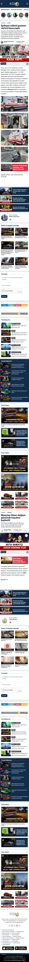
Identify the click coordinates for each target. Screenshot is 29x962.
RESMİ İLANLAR (5, 9)
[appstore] (8, 948)
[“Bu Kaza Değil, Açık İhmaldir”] (7, 504)
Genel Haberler (5, 934)
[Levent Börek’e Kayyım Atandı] (21, 660)
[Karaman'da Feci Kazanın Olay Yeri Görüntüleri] (21, 504)
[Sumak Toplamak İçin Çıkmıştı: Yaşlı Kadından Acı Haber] (21, 261)
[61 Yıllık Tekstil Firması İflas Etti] (7, 634)
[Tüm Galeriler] (27, 453)
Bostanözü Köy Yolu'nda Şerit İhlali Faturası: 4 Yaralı (21, 251)
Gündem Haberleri (6, 936)
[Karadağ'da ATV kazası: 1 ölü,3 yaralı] (14, 463)
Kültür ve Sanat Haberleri (8, 938)
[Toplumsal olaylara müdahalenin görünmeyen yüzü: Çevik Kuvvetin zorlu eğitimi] (14, 482)
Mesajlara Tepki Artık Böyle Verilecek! (18, 326)
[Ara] (27, 3)
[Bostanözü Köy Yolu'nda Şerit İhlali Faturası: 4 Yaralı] (21, 245)
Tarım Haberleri (14, 941)
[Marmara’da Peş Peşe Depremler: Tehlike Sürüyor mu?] (7, 660)
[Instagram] (14, 925)
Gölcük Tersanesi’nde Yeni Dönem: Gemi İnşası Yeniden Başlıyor (18, 348)
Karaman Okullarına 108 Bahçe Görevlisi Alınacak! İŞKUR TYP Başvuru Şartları (19, 355)
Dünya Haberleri (20, 931)
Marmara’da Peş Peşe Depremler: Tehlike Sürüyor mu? (6, 666)
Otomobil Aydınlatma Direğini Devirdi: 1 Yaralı (18, 340)
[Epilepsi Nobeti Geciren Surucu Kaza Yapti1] (14, 120)
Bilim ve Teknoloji (16, 323)
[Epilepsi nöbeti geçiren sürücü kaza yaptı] (14, 53)
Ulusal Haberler (16, 942)
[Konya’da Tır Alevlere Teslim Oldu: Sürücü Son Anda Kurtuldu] (7, 261)
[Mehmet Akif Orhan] (4, 217)
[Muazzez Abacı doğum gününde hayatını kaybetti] (14, 541)
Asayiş (9, 23)
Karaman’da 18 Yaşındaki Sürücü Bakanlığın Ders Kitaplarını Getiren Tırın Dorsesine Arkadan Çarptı (7, 252)
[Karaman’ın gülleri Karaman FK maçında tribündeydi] (21, 496)
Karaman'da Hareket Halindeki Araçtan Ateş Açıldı (7, 237)
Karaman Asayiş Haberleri (8, 929)
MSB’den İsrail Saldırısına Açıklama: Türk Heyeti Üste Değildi (7, 652)
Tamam (23, 960)
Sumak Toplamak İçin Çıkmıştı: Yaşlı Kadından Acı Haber (21, 267)
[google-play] (21, 948)
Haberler (3, 23)
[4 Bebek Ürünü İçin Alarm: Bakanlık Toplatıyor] (21, 646)
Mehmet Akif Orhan (14, 216)
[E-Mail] (10, 220)
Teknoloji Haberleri (6, 942)
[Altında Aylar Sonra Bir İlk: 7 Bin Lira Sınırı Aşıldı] (21, 634)
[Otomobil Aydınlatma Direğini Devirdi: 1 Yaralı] (21, 231)
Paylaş (4, 63)
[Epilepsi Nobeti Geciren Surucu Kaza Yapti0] (14, 154)
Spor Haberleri (5, 941)
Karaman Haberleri (16, 9)
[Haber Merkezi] (4, 620)
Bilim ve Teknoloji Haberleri (8, 931)
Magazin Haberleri (20, 938)
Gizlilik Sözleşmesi (16, 960)
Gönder (4, 296)
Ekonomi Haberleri (16, 933)
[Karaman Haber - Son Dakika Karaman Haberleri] (14, 4)
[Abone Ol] (27, 63)
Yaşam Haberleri (6, 944)
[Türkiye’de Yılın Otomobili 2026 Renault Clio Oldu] (7, 496)
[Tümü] (27, 320)
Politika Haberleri (6, 939)
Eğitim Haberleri (6, 933)
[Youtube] (17, 925)
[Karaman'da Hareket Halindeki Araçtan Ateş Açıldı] (7, 231)
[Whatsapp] (19, 925)
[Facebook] (9, 925)
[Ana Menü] (1, 3)
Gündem (9, 512)
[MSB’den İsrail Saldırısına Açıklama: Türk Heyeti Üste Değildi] (7, 646)
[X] (12, 925)
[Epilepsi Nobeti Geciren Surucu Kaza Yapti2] (14, 137)
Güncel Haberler (15, 934)
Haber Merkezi (13, 619)
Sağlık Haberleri (15, 939)
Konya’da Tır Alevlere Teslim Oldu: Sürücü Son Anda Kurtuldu (7, 267)
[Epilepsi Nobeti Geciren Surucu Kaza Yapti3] (14, 103)
